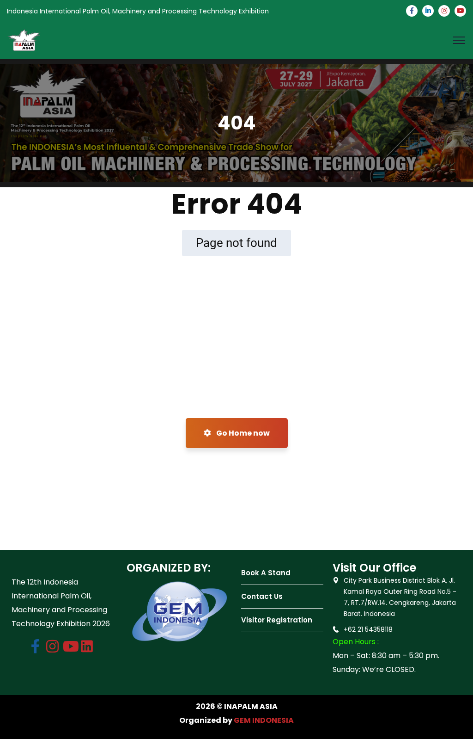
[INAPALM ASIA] (24, 39)
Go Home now (242, 433)
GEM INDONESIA (264, 720)
